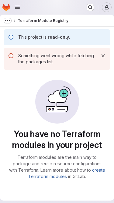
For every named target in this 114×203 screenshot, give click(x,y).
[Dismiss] (103, 55)
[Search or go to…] (90, 7)
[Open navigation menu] (17, 7)
